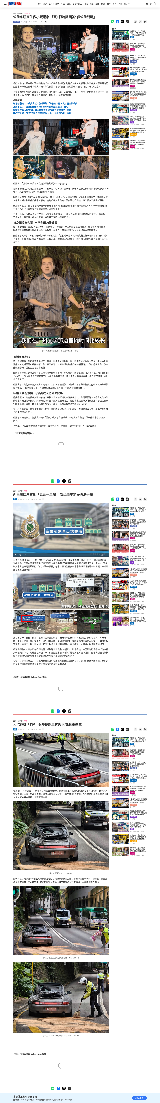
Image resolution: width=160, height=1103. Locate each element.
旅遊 (132, 122)
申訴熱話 (133, 134)
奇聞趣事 (27, 13)
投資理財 (133, 98)
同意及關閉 (139, 1098)
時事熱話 (133, 73)
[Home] (15, 3)
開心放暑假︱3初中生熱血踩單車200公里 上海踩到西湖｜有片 (42, 113)
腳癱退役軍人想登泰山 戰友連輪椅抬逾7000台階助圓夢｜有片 (42, 110)
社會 (132, 37)
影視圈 (133, 49)
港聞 (20, 491)
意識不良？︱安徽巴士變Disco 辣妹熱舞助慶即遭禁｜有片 (40, 107)
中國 (20, 13)
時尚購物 (133, 110)
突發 (25, 491)
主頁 (15, 13)
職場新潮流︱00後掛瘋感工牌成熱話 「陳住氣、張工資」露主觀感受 (45, 103)
